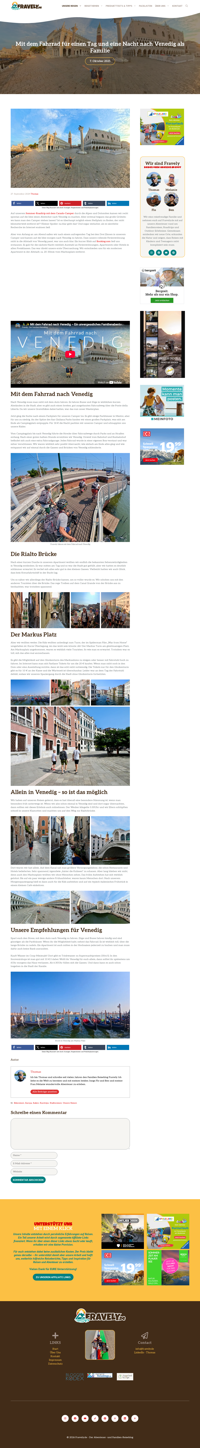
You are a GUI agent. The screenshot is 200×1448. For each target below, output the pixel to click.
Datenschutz (55, 1363)
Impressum (55, 1360)
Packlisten (145, 5)
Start (55, 1349)
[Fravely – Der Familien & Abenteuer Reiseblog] (26, 6)
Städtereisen (56, 1103)
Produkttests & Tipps (119, 5)
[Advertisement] (162, 490)
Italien (36, 1103)
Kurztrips (44, 1103)
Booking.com (104, 241)
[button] (186, 6)
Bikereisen (19, 1103)
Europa (28, 1103)
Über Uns (160, 5)
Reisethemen (91, 5)
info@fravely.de (145, 1349)
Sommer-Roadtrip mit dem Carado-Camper (50, 213)
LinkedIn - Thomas (144, 1352)
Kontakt (177, 5)
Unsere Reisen (70, 5)
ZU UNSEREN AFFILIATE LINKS (53, 1277)
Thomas (34, 194)
